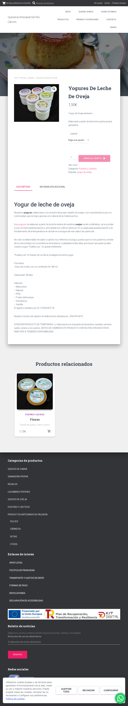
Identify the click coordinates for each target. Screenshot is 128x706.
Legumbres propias (19, 492)
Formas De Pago (18, 585)
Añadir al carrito (92, 158)
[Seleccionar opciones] (48, 431)
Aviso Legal (15, 562)
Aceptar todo (66, 690)
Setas (13, 536)
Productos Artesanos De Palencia (28, 514)
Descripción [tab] (23, 187)
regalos (12, 484)
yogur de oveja (84, 172)
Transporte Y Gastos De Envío (26, 578)
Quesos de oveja (17, 499)
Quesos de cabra (17, 469)
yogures (22, 224)
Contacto (111, 19)
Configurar (111, 690)
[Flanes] (35, 391)
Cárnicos (15, 529)
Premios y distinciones (87, 19)
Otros (13, 544)
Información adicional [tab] (52, 187)
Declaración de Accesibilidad (26, 600)
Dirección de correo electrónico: (25, 636)
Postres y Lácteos (27, 78)
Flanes (35, 419)
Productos (63, 19)
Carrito (107, 3)
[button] (54, 89)
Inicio (68, 12)
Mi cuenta (98, 3)
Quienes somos (86, 12)
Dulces (14, 521)
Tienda (113, 27)
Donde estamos (108, 12)
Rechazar (88, 690)
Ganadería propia (18, 476)
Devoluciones (17, 593)
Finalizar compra (119, 3)
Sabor (73, 134)
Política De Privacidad (22, 570)
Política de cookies (15, 698)
